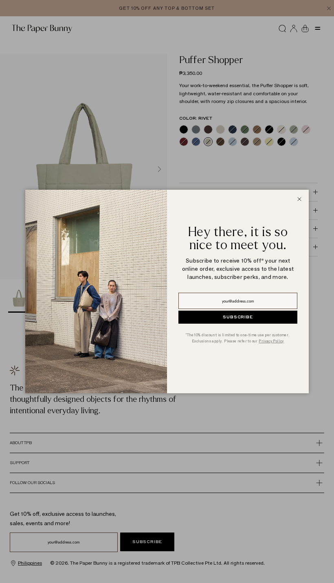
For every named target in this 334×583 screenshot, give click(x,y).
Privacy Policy (271, 341)
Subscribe (238, 317)
